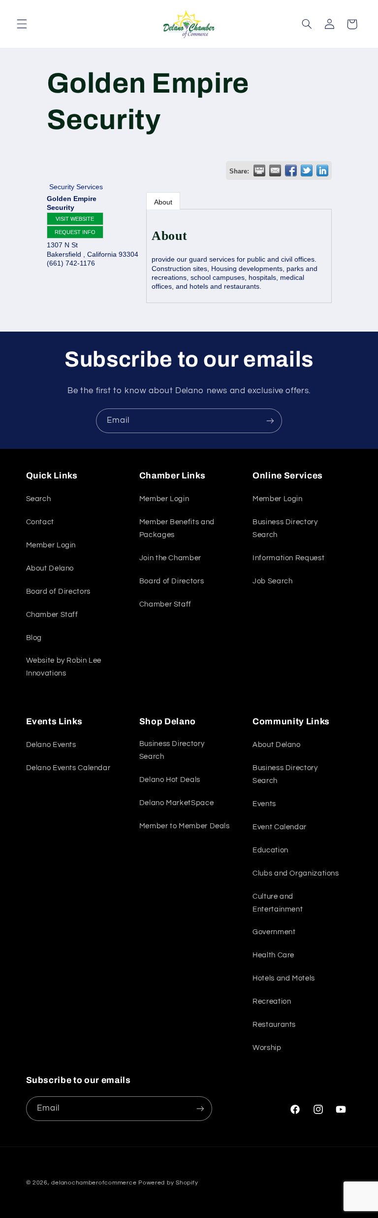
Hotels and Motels (283, 978)
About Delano (50, 568)
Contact (40, 522)
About (163, 202)
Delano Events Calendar (68, 768)
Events (264, 804)
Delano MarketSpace (176, 803)
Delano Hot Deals (169, 779)
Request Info (75, 232)
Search (38, 499)
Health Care (273, 955)
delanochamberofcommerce (93, 1182)
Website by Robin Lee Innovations (64, 667)
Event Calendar (279, 827)
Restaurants (274, 1024)
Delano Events (51, 744)
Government (273, 932)
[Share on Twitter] (307, 170)
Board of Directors (58, 591)
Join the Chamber (170, 558)
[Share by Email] (275, 170)
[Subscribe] (270, 420)
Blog (34, 638)
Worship (266, 1047)
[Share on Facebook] (291, 170)
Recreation (271, 1001)
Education (270, 850)
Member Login (51, 545)
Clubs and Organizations (295, 873)
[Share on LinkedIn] (322, 170)
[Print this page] (259, 170)
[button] (21, 24)
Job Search (272, 581)
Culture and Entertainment (277, 903)
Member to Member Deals (184, 826)
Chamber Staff (52, 614)
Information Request (288, 558)
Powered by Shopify (168, 1182)
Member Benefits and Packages (177, 528)
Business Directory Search (284, 528)
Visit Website (75, 219)
